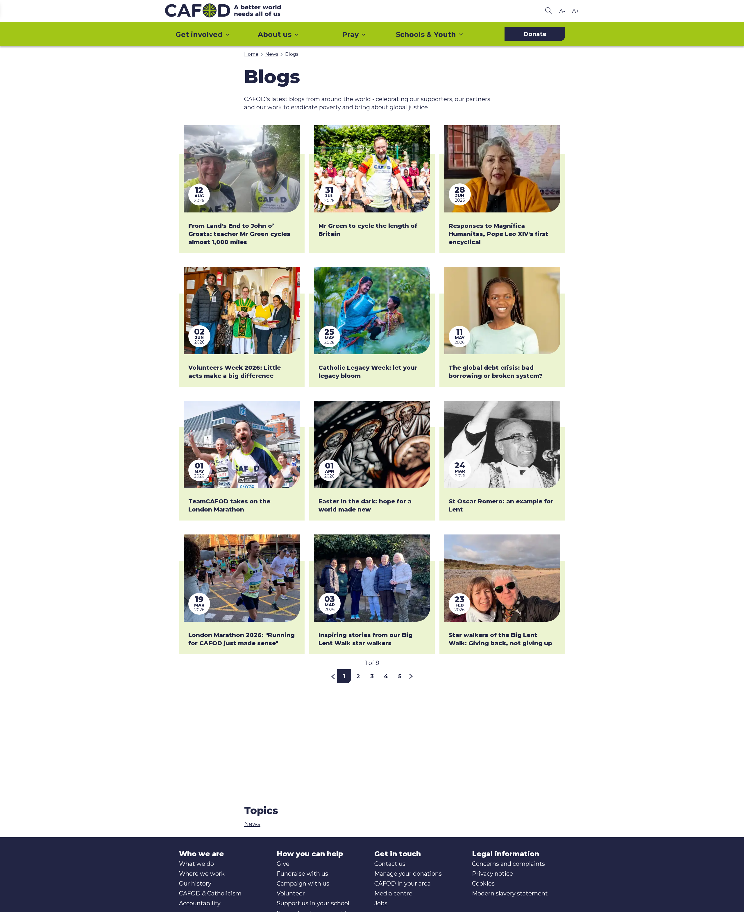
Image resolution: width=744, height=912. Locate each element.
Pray (350, 34)
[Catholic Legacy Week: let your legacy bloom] (372, 310)
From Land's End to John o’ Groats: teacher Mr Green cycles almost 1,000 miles (239, 234)
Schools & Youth (426, 34)
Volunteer (291, 893)
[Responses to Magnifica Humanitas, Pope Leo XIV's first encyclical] (502, 168)
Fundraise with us (302, 873)
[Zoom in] (575, 11)
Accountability (200, 903)
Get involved (199, 34)
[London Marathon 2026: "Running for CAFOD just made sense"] (242, 578)
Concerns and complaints (508, 863)
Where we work (202, 873)
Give (283, 863)
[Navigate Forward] (411, 676)
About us (274, 34)
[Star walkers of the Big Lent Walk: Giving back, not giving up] (502, 578)
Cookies (483, 883)
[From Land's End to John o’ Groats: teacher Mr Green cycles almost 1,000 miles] (242, 168)
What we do (196, 863)
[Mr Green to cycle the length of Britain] (372, 168)
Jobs (380, 903)
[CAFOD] (235, 10)
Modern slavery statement (510, 893)
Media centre (393, 893)
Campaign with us (303, 883)
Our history (195, 883)
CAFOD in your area (402, 883)
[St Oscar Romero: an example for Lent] (502, 444)
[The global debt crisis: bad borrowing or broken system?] (502, 310)
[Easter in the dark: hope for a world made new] (372, 444)
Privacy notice (492, 873)
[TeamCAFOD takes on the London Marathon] (242, 444)
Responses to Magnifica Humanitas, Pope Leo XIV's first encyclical (498, 234)
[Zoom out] (562, 11)
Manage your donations (408, 873)
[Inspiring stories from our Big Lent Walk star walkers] (372, 578)
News (271, 54)
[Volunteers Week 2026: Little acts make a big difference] (242, 310)
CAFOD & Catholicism (210, 893)
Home (251, 54)
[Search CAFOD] (548, 11)
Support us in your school (313, 903)
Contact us (389, 863)
